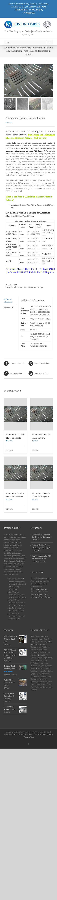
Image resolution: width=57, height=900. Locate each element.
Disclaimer (37, 734)
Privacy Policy (48, 734)
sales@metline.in (41, 595)
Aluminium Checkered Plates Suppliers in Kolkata (30, 131)
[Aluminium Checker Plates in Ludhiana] (15, 473)
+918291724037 (42, 592)
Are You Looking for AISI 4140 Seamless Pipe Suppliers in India (41, 558)
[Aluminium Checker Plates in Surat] (41, 414)
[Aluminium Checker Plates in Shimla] (15, 414)
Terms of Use (29, 737)
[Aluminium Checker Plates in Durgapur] (41, 473)
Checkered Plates (20, 287)
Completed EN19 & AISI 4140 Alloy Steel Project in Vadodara (41, 547)
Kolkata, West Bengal (35, 287)
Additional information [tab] (8, 300)
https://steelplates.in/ (43, 597)
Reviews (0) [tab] (8, 307)
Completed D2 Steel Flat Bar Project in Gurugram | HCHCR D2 (41, 537)
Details (10, 450)
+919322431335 (41, 589)
